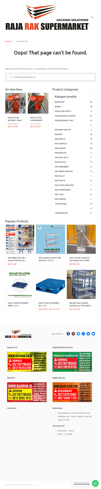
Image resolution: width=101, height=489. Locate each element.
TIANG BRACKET (73, 213)
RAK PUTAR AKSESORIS (73, 185)
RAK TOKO (73, 194)
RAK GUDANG (73, 148)
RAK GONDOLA (73, 144)
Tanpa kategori (73, 206)
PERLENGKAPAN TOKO (73, 122)
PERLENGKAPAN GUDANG (73, 116)
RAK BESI (73, 134)
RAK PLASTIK (73, 181)
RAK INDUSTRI (73, 153)
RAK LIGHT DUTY (73, 157)
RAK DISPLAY (73, 139)
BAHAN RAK (73, 102)
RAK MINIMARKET (73, 167)
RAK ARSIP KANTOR (73, 130)
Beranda (8, 41)
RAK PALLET (73, 176)
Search (92, 17)
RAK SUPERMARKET (73, 190)
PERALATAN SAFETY (73, 111)
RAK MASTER (73, 162)
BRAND (73, 107)
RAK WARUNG (73, 199)
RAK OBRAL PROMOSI (73, 171)
